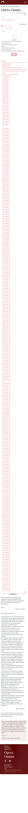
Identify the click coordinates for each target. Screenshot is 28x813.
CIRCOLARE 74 (5, 211)
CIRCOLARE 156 (6, 358)
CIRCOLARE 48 (5, 164)
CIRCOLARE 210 (6, 457)
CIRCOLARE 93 (5, 245)
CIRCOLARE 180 (6, 403)
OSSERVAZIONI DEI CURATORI (10, 74)
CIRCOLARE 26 (5, 123)
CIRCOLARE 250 (6, 529)
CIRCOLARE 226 (6, 486)
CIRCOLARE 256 (6, 540)
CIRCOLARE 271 (6, 567)
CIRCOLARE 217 (6, 470)
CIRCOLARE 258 (6, 543)
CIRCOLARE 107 (6, 270)
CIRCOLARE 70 (5, 204)
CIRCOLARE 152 (6, 351)
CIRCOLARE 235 (6, 502)
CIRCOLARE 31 (5, 134)
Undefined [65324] (6, 64)
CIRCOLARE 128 (6, 308)
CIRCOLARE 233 (6, 498)
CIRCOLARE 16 (5, 105)
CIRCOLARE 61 (5, 188)
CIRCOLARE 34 (5, 139)
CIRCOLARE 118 (6, 290)
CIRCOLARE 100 (6, 258)
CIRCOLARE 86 (5, 232)
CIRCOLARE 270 (6, 565)
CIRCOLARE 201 (6, 441)
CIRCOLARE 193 (6, 426)
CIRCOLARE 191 (6, 423)
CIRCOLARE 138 (6, 326)
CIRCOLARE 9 (5, 92)
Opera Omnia (11, 10)
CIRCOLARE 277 (6, 577)
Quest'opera (7, 26)
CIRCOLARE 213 (6, 462)
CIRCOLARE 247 (6, 523)
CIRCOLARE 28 (5, 128)
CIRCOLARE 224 (6, 482)
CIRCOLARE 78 (5, 218)
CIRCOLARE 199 (6, 437)
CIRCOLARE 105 (6, 267)
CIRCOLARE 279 (6, 581)
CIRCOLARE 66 (5, 196)
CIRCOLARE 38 (5, 146)
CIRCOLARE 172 (6, 389)
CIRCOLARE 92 (5, 243)
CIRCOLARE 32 (5, 135)
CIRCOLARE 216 (6, 468)
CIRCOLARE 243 (6, 516)
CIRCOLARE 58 (5, 182)
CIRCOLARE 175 (6, 394)
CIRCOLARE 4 (5, 83)
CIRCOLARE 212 (6, 461)
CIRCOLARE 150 (6, 347)
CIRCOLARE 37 (5, 144)
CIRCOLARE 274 (6, 572)
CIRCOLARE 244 (6, 518)
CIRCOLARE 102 (6, 261)
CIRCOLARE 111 (6, 277)
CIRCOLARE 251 (6, 531)
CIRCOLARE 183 (6, 408)
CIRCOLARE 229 (6, 491)
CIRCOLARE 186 (6, 414)
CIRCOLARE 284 (6, 590)
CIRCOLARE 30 (5, 132)
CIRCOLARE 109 (6, 274)
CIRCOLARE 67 (5, 198)
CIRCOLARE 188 (6, 417)
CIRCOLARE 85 (5, 231)
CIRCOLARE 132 (6, 315)
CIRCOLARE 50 (5, 168)
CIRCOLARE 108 (6, 272)
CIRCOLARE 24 (5, 119)
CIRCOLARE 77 (5, 216)
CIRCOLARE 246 (6, 522)
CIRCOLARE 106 (6, 268)
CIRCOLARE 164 (6, 373)
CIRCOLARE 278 (6, 579)
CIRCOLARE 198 (6, 435)
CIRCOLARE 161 (6, 367)
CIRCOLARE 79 (5, 220)
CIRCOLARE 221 (6, 477)
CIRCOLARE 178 (6, 400)
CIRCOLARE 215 (6, 466)
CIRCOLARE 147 (6, 342)
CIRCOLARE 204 (6, 446)
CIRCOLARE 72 (5, 207)
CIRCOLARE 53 (5, 173)
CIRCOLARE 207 (6, 452)
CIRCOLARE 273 (6, 570)
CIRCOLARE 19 (5, 110)
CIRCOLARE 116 (6, 286)
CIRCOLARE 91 (5, 241)
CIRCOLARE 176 (6, 396)
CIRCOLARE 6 (5, 87)
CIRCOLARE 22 (5, 116)
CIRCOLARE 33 (5, 137)
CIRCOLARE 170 (6, 385)
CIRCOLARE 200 (6, 439)
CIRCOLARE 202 (6, 443)
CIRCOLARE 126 (6, 304)
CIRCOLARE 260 (6, 547)
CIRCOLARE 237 (6, 506)
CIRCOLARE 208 (6, 453)
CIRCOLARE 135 (6, 320)
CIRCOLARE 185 (6, 412)
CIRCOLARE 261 (6, 549)
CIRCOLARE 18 (5, 108)
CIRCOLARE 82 (5, 225)
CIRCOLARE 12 (5, 98)
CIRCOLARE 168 (6, 380)
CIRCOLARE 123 (6, 299)
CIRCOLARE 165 (6, 374)
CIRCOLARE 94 (5, 247)
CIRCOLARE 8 (5, 90)
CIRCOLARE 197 (6, 434)
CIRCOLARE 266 (6, 558)
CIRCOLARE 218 (6, 471)
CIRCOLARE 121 (6, 295)
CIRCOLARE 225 (6, 484)
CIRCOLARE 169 (6, 383)
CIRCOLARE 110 (6, 276)
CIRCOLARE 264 (6, 554)
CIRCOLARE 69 (5, 202)
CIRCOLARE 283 (6, 588)
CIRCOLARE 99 (5, 256)
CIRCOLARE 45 (5, 159)
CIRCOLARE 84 (5, 229)
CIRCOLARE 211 (6, 459)
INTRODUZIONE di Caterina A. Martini (12, 67)
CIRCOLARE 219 (6, 473)
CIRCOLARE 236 (6, 504)
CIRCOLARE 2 (5, 80)
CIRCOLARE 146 (6, 340)
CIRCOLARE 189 (6, 419)
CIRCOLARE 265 (6, 556)
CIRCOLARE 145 (6, 338)
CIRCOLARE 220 (6, 475)
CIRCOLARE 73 (5, 209)
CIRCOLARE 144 (6, 337)
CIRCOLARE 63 (5, 191)
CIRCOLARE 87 (5, 234)
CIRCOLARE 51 (5, 170)
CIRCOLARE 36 (5, 143)
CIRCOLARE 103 (6, 263)
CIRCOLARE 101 (6, 259)
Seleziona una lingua (21, 13)
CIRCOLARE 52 (5, 171)
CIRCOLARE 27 (5, 125)
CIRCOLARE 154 (6, 355)
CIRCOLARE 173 (6, 391)
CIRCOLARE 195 (6, 430)
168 (3, 382)
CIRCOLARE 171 (6, 387)
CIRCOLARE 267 (6, 559)
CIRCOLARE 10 (5, 94)
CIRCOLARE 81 (5, 223)
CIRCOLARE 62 (5, 189)
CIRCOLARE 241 (6, 513)
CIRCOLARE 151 (6, 349)
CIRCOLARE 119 (6, 292)
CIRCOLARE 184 (6, 410)
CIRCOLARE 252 (6, 532)
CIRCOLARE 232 (6, 497)
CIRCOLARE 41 (5, 152)
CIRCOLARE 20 (5, 112)
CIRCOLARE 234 (6, 500)
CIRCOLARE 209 (6, 455)
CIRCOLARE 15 (5, 103)
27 (2, 126)
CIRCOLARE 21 (5, 114)
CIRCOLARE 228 (6, 489)
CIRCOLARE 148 (6, 344)
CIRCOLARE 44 (5, 157)
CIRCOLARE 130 (6, 311)
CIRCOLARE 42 (5, 153)
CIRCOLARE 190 (6, 421)
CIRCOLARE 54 (5, 175)
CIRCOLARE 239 (6, 509)
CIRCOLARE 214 (6, 464)
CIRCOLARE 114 (6, 283)
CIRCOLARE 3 (5, 82)
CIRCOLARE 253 (6, 534)
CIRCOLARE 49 (5, 166)
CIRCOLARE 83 (5, 227)
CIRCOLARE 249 (6, 527)
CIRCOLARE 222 (6, 479)
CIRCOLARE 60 (5, 186)
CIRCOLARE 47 (5, 162)
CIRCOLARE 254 (6, 536)
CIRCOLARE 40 (5, 150)
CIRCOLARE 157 (6, 360)
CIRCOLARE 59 (5, 184)
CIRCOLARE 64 (5, 193)
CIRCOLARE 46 (5, 161)
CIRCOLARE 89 (5, 238)
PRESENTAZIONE (6, 66)
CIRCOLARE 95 (5, 249)
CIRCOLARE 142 (6, 333)
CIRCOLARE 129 (6, 310)
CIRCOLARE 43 (5, 155)
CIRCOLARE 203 (6, 444)
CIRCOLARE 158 (6, 362)
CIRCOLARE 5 (5, 85)
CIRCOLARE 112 (6, 279)
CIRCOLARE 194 (6, 428)
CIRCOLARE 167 (6, 378)
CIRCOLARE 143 (6, 335)
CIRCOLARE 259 (6, 545)
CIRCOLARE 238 (6, 507)
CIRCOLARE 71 (5, 205)
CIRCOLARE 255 (6, 538)
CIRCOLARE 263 (6, 552)
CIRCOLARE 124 (6, 301)
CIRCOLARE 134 (6, 319)
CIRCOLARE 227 (6, 488)
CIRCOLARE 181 (6, 405)
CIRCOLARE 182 (6, 407)
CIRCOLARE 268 (6, 561)
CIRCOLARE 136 (6, 322)
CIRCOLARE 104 (6, 265)
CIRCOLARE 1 (5, 78)
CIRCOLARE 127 (6, 306)
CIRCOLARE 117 (6, 288)
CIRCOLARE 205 (6, 448)
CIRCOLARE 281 (6, 585)
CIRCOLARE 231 (6, 495)
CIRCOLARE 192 (6, 425)
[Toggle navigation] (25, 2)
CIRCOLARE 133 (6, 317)
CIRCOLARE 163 (6, 371)
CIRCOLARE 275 (6, 574)
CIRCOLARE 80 (5, 222)
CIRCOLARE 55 (5, 177)
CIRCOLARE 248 (6, 525)
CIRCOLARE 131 (6, 313)
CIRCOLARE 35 (5, 141)
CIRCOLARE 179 (6, 401)
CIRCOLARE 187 (6, 416)
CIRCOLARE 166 (6, 376)
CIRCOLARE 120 (6, 294)
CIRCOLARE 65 (5, 195)
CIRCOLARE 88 (5, 236)
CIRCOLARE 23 (5, 117)
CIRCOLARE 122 (6, 297)
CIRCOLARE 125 (6, 302)
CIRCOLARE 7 (5, 89)
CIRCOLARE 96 (5, 250)
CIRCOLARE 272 (6, 568)
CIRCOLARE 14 (5, 101)
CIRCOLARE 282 (6, 586)
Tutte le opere (7, 28)
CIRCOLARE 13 (5, 99)
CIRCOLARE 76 (5, 214)
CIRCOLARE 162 (6, 369)
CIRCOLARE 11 (5, 96)
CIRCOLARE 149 (6, 346)
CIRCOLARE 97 (5, 252)
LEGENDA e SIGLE (6, 76)
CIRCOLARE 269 (6, 563)
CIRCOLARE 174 (6, 392)
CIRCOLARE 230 (6, 493)
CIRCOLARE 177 (6, 398)
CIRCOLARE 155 (6, 356)
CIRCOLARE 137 (6, 324)
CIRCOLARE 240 (6, 511)
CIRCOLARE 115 (6, 285)
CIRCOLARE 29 (5, 130)
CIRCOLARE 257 (6, 541)
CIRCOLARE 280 (6, 583)
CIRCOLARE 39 (5, 148)
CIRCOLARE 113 (6, 281)
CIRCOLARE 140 (6, 329)
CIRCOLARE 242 (6, 514)
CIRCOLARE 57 (5, 180)
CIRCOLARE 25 (5, 121)
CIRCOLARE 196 (6, 432)
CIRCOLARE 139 (6, 328)
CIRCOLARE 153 (6, 353)
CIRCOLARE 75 (5, 213)
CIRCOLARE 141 (6, 331)
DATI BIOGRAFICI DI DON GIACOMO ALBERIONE (14, 69)
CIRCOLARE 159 (6, 364)
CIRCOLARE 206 (6, 450)
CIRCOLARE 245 (6, 520)
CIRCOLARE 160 (6, 365)
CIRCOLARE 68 (5, 200)
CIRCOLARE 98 (5, 254)
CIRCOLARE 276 (6, 576)
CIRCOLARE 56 (5, 179)
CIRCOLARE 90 (5, 240)
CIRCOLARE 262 (6, 550)
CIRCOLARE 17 (5, 107)
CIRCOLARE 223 (6, 480)
